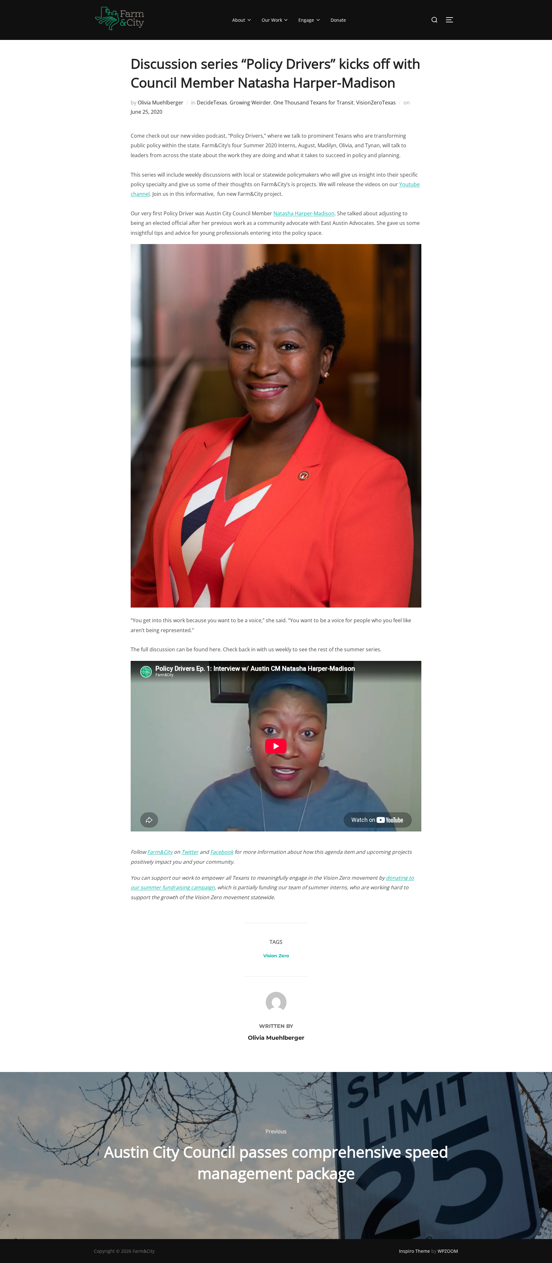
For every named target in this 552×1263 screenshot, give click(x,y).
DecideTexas (212, 102)
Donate (338, 20)
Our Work (272, 20)
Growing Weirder (250, 102)
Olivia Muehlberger (160, 102)
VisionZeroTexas (376, 102)
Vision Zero (276, 956)
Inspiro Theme (414, 1251)
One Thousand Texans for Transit (313, 102)
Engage (306, 20)
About (238, 20)
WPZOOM (448, 1251)
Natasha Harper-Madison (303, 213)
